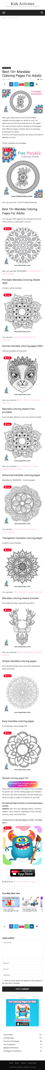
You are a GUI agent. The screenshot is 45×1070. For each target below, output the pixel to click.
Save (22, 84)
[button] (42, 13)
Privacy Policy (32, 1063)
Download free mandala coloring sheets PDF (22, 784)
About (17, 1063)
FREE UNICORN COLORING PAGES (27, 592)
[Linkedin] (31, 84)
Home (4, 18)
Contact (23, 1063)
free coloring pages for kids (24, 882)
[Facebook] (11, 84)
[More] (37, 84)
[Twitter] (16, 84)
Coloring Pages (12, 18)
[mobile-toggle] (3, 13)
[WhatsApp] (26, 84)
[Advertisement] (22, 42)
